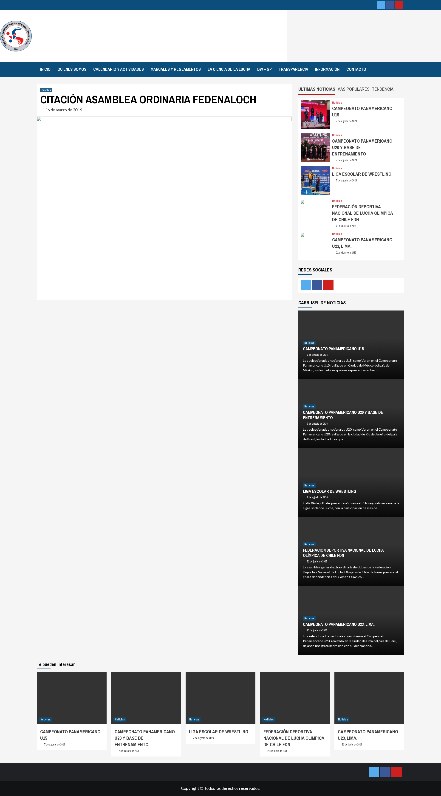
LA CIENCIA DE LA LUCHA (229, 69)
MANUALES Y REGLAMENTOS (176, 69)
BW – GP (264, 69)
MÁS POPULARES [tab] (353, 89)
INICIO (45, 69)
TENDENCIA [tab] (382, 89)
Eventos (46, 90)
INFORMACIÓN (327, 69)
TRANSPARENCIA (293, 69)
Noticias (337, 102)
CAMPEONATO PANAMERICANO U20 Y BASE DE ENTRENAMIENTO (343, 415)
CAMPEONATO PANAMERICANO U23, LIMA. (339, 624)
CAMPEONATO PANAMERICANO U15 (333, 349)
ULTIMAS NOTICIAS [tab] (316, 89)
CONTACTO (356, 69)
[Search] (405, 68)
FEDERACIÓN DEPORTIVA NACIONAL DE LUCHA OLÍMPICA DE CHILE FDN (362, 213)
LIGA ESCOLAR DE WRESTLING (361, 174)
